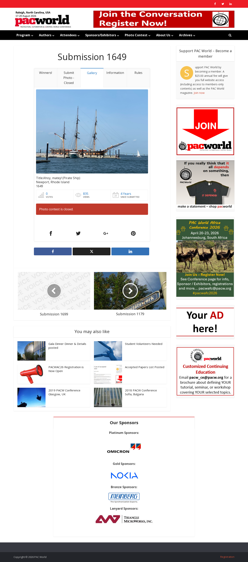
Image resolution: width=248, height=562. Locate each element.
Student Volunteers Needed (143, 344)
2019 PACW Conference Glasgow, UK (64, 392)
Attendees (68, 35)
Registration (227, 557)
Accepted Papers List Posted (144, 367)
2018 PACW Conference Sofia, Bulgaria (141, 392)
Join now (199, 93)
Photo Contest (136, 35)
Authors (45, 35)
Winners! (45, 73)
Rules (138, 73)
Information (115, 73)
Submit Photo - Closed (68, 78)
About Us (163, 35)
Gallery (92, 73)
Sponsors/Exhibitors (100, 35)
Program (23, 35)
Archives (185, 35)
